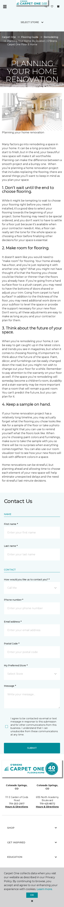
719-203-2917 (16, 803)
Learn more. (45, 889)
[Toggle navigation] (5, 6)
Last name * (11, 546)
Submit (32, 747)
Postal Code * (11, 643)
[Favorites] (52, 6)
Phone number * (13, 600)
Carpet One (9, 37)
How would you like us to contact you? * (27, 579)
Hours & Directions (16, 806)
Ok (32, 894)
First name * (11, 524)
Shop (10, 827)
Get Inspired (16, 842)
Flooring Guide (29, 37)
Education (14, 856)
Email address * (12, 622)
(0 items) (58, 6)
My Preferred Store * (15, 665)
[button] (46, 6)
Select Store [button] (30, 22)
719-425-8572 (47, 803)
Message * (10, 686)
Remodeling (51, 37)
